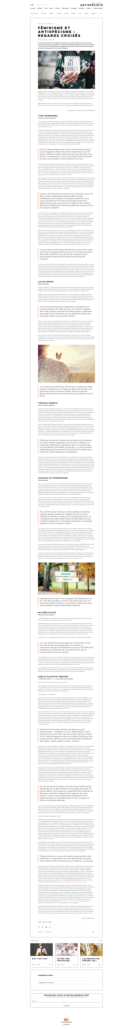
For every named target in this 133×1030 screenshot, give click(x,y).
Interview (59, 13)
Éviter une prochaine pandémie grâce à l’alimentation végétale (66, 960)
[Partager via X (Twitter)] (42, 927)
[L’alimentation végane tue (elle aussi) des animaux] (91, 949)
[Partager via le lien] (50, 927)
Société (73, 13)
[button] (100, 13)
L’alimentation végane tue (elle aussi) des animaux (91, 960)
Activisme (43, 13)
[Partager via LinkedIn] (46, 927)
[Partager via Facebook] (38, 927)
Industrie (51, 13)
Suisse (79, 13)
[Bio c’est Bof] (41, 949)
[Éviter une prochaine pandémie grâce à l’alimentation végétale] (66, 949)
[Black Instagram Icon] (32, 5)
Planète (66, 13)
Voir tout (101, 940)
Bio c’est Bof (40, 959)
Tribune (86, 13)
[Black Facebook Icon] (31, 5)
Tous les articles (34, 13)
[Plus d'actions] (94, 24)
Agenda (93, 13)
